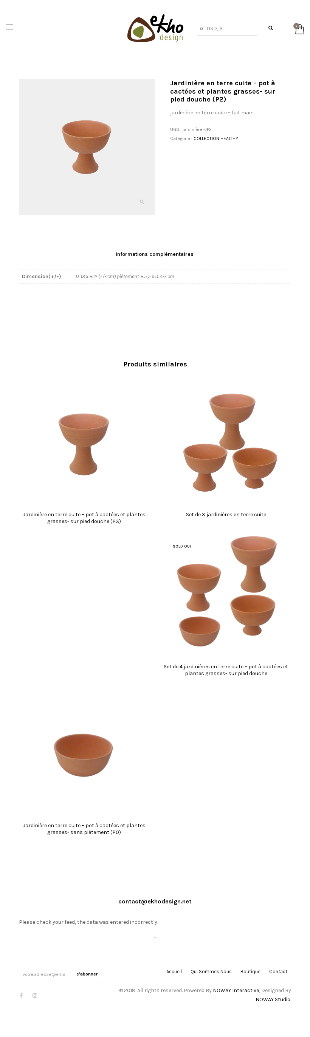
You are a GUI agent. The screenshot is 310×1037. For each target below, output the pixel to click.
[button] (141, 202)
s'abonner (87, 974)
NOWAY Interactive (236, 990)
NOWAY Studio (273, 999)
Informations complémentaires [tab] (155, 254)
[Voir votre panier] (297, 28)
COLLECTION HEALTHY (216, 138)
